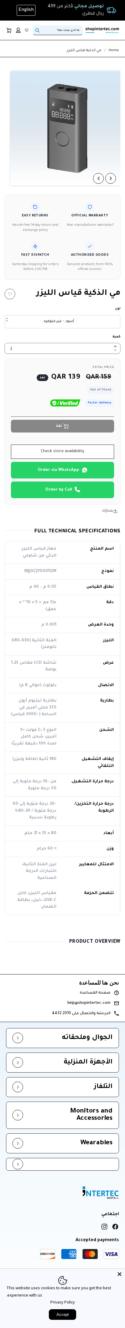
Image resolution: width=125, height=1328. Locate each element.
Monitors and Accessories (91, 1115)
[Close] (120, 1274)
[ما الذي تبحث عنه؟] (37, 30)
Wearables (96, 1143)
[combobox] (58, 30)
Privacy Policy (62, 1302)
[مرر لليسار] (98, 178)
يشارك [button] (107, 511)
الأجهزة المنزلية (88, 1062)
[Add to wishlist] (10, 294)
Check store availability (62, 451)
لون (117, 309)
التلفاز (103, 1087)
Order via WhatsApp (58, 470)
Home (114, 51)
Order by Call (58, 490)
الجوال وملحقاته (87, 1038)
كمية (116, 337)
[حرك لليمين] (110, 178)
